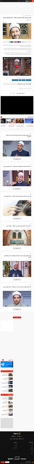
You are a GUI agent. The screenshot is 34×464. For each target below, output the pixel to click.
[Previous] (3, 117)
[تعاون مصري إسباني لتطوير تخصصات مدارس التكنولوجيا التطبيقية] (10, 414)
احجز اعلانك (15, 446)
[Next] (1, 117)
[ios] (14, 436)
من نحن (16, 443)
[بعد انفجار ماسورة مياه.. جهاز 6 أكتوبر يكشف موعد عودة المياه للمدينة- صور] (10, 390)
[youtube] (19, 439)
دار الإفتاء (23, 80)
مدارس (7, 408)
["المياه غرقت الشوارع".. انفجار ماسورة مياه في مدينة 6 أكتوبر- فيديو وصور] (10, 386)
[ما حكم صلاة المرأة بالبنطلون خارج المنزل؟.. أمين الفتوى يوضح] (17, 178)
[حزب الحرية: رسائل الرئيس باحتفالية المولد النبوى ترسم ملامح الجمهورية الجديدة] (10, 374)
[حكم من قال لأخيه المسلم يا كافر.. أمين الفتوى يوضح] (28, 88)
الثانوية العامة (10, 394)
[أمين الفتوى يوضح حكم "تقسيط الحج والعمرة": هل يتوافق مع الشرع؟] (17, 269)
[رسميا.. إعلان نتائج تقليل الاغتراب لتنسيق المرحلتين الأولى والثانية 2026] (10, 402)
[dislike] (11, 93)
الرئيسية (30, 15)
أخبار (23, 15)
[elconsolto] (17, 459)
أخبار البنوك (31, 449)
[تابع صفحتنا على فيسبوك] (20, 42)
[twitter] (22, 439)
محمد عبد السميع (28, 80)
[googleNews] (10, 439)
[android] (19, 436)
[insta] (20, 439)
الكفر (20, 80)
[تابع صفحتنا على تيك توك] (12, 42)
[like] (14, 93)
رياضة (32, 446)
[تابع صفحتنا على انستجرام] (16, 42)
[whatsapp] (17, 439)
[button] (33, 1)
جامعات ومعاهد (6, 397)
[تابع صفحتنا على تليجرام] (10, 42)
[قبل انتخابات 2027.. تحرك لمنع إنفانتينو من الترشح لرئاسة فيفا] (10, 382)
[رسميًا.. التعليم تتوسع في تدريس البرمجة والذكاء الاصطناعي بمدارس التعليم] (10, 410)
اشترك (2, 462)
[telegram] (16, 439)
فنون (32, 450)
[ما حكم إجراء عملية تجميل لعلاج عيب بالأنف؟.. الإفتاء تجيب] (17, 238)
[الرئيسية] (28, 1)
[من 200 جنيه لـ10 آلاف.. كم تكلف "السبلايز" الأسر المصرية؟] (10, 378)
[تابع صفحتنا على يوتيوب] (15, 42)
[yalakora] (23, 459)
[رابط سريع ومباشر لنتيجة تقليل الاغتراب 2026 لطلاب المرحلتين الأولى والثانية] (10, 398)
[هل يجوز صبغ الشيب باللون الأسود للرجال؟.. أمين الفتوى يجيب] (17, 208)
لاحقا (7, 462)
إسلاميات (27, 15)
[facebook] (23, 439)
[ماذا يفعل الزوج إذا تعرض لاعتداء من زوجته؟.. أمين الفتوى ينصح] (17, 299)
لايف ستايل (31, 447)
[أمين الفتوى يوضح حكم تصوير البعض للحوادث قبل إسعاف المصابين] (17, 149)
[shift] (10, 459)
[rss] (12, 439)
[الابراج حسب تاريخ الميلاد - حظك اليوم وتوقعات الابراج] (7, 364)
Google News (20, 84)
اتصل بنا (16, 445)
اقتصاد (32, 445)
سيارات (32, 452)
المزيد (17, 317)
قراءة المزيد (17, 159)
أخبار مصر (7, 373)
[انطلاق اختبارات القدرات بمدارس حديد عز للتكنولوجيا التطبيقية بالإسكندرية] (10, 406)
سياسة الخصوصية (15, 447)
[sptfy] (13, 439)
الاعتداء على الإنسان (15, 80)
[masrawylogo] (17, 434)
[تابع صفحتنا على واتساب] (13, 42)
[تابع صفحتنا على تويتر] (18, 42)
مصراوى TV (6, 377)
